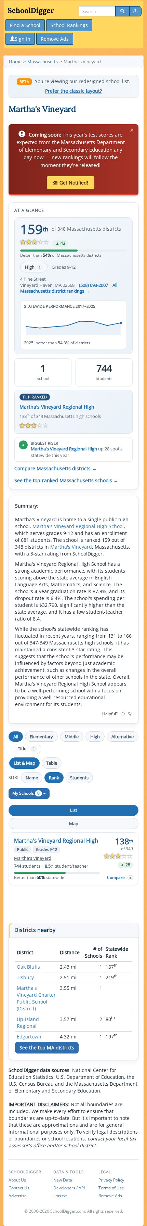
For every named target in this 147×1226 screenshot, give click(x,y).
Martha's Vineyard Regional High (56, 407)
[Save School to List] (130, 877)
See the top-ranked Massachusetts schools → (66, 480)
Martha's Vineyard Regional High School (78, 526)
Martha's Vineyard (71, 547)
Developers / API (69, 1188)
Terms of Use (111, 1188)
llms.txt (60, 1196)
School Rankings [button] (69, 25)
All (15, 736)
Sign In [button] (22, 39)
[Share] (135, 11)
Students (79, 778)
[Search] (122, 11)
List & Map (24, 763)
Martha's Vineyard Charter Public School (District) (36, 998)
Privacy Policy (111, 1180)
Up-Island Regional (28, 1022)
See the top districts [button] (46, 1047)
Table (51, 763)
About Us (17, 1180)
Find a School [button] (25, 25)
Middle (72, 736)
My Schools (26, 793)
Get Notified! (73, 182)
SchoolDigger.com (67, 1211)
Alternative (122, 736)
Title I (26, 749)
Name (32, 778)
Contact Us (19, 1188)
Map (73, 823)
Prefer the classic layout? (73, 91)
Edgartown (29, 1036)
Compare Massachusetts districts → (55, 468)
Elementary (41, 736)
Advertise (18, 1196)
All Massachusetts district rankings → (68, 288)
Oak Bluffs (28, 966)
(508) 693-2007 (93, 285)
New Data (62, 1180)
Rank (54, 778)
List (73, 810)
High (33, 267)
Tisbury (25, 977)
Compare (116, 877)
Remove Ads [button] (55, 39)
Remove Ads (110, 1196)
